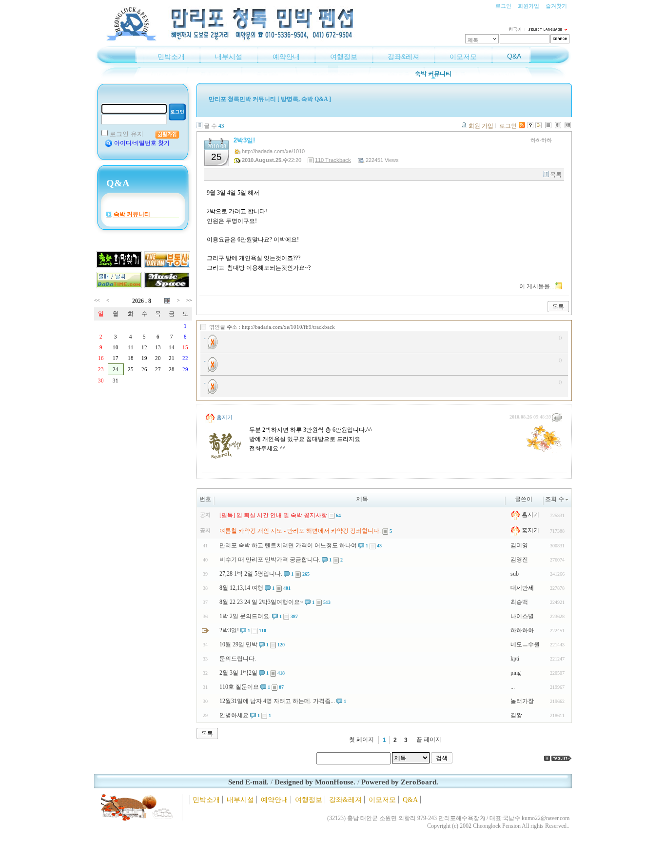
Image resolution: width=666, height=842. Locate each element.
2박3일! (244, 140)
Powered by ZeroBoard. (399, 782)
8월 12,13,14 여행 (241, 587)
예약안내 (286, 56)
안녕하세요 (234, 715)
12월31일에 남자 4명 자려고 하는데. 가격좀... (277, 701)
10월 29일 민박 (238, 644)
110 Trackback (333, 160)
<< (97, 300)
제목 (473, 40)
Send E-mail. (248, 782)
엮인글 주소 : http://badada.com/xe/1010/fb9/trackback (272, 327)
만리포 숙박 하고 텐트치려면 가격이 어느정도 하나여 (288, 545)
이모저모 (463, 56)
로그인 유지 (126, 134)
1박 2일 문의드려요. (245, 616)
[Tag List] (561, 758)
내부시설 (228, 56)
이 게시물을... (536, 286)
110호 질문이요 (239, 686)
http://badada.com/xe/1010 (273, 151)
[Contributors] (547, 758)
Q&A (514, 56)
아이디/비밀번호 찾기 (142, 143)
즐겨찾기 (556, 6)
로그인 (503, 6)
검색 (442, 758)
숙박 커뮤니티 (433, 73)
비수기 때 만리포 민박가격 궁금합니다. (269, 559)
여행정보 (343, 56)
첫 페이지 (361, 739)
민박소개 (171, 56)
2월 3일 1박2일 (238, 672)
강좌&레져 (403, 56)
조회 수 (554, 499)
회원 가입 (481, 125)
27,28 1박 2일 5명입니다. (250, 573)
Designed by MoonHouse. (314, 782)
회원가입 (528, 6)
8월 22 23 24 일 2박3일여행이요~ (261, 602)
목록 (556, 174)
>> (189, 300)
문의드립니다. (237, 658)
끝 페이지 (428, 739)
